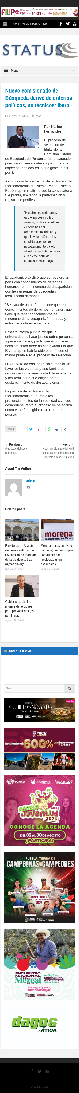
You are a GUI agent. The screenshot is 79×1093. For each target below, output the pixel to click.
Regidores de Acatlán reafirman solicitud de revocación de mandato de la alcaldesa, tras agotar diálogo (21, 554)
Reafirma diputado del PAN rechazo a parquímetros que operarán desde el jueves (58, 451)
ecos (38, 116)
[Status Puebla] (39, 50)
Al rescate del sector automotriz (16, 449)
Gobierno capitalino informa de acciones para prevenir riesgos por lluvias (19, 609)
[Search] (69, 688)
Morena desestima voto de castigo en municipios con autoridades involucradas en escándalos (57, 554)
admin (30, 481)
